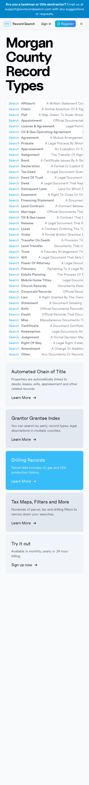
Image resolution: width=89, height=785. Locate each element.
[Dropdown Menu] (81, 24)
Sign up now (21, 565)
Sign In (46, 24)
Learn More (21, 397)
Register (67, 24)
